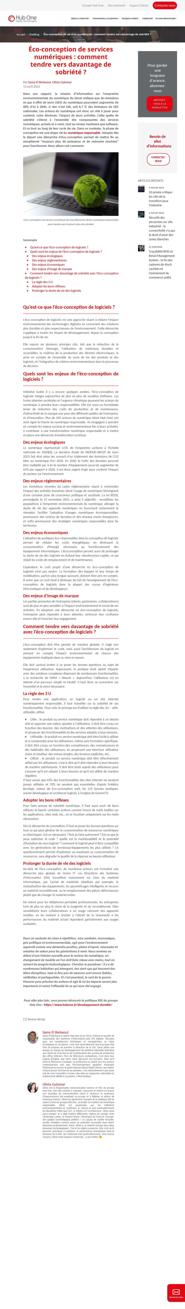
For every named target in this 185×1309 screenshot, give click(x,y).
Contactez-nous (164, 5)
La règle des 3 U (42, 282)
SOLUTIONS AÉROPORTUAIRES (165, 19)
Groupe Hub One (93, 5)
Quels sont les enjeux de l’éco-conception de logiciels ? (66, 252)
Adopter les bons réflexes (48, 286)
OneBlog (34, 34)
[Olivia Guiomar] (32, 1087)
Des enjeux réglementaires (49, 260)
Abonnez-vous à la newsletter (159, 103)
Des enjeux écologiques (47, 256)
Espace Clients (139, 5)
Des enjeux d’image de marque (52, 269)
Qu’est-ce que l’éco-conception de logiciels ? (59, 247)
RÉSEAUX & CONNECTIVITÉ (80, 19)
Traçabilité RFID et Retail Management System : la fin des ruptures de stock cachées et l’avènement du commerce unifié (162, 264)
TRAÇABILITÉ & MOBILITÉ (130, 19)
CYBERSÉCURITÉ (147, 19)
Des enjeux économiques (48, 265)
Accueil (21, 34)
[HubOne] (22, 18)
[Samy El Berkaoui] (32, 1037)
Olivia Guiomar (62, 82)
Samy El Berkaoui (39, 82)
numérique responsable (84, 133)
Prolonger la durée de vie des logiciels (56, 291)
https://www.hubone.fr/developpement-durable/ (78, 1005)
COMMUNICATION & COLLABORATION (105, 19)
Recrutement (117, 5)
